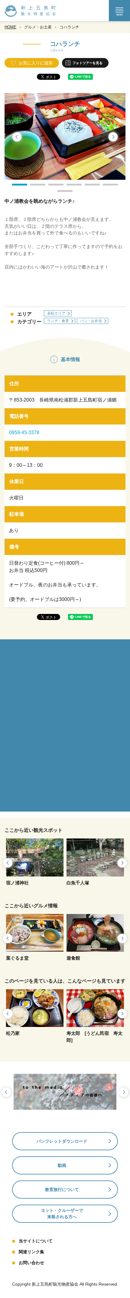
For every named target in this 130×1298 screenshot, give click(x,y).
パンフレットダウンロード (62, 1141)
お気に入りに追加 (36, 62)
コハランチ (69, 27)
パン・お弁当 (91, 321)
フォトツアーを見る (87, 63)
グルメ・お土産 (38, 27)
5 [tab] (88, 187)
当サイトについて (36, 1240)
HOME (10, 27)
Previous (17, 137)
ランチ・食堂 (58, 321)
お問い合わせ (31, 1262)
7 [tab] (60, 193)
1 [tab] (15, 187)
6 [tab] (106, 187)
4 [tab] (70, 187)
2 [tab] (33, 187)
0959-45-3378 (24, 432)
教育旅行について (62, 1189)
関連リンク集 (31, 1251)
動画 (62, 1165)
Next (113, 137)
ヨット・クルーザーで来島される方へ (62, 1213)
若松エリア (56, 313)
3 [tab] (51, 187)
